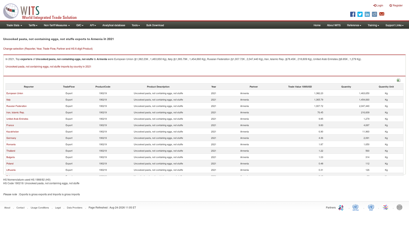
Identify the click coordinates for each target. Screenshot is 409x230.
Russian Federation (16, 106)
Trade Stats (13, 25)
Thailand (10, 150)
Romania (11, 144)
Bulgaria (10, 157)
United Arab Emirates (17, 118)
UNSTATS (371, 207)
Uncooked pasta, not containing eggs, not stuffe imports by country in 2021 (48, 66)
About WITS (334, 25)
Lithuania (11, 169)
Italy (8, 99)
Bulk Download (155, 25)
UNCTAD (356, 207)
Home (317, 25)
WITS (42, 10)
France (10, 125)
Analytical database (113, 25)
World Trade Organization (386, 207)
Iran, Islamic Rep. (15, 112)
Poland (9, 163)
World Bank (400, 207)
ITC (341, 207)
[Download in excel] (398, 79)
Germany (11, 137)
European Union (14, 93)
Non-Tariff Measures (56, 25)
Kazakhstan (12, 131)
